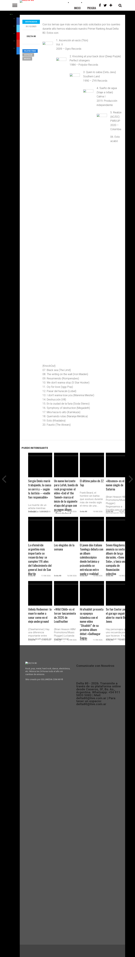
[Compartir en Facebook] (33, 469)
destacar (28, 55)
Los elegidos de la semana (64, 547)
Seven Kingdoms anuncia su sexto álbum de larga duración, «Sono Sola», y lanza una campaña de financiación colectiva (116, 559)
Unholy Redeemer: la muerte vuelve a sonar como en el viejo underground (40, 615)
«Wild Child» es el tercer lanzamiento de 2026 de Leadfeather (65, 615)
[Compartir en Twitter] (40, 469)
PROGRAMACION (95, 8)
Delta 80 (31, 36)
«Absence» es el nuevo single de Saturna (115, 485)
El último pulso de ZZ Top (92, 483)
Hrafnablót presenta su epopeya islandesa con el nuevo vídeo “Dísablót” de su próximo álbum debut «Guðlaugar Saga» (91, 623)
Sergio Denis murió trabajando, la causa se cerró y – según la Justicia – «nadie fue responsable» (39, 489)
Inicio (77, 8)
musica (27, 59)
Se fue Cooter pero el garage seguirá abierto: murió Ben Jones (117, 615)
